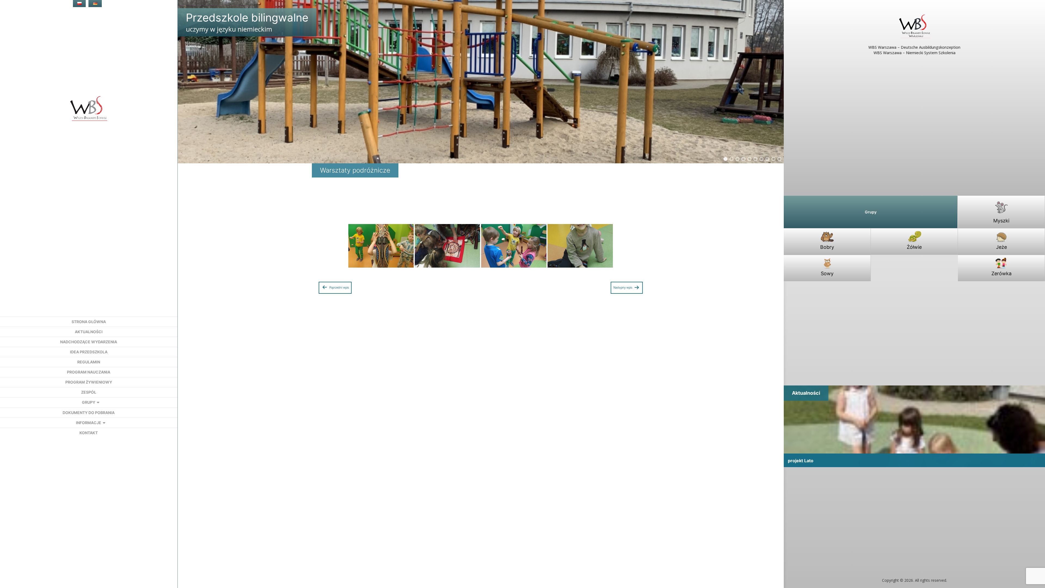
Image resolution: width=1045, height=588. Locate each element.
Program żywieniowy (88, 382)
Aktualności (89, 331)
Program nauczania (88, 372)
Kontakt (88, 432)
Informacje (88, 422)
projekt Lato (800, 460)
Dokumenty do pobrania (89, 412)
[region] (481, 81)
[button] (725, 159)
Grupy (88, 402)
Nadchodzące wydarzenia (88, 341)
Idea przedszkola (88, 352)
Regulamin (88, 362)
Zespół (88, 392)
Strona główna (89, 321)
